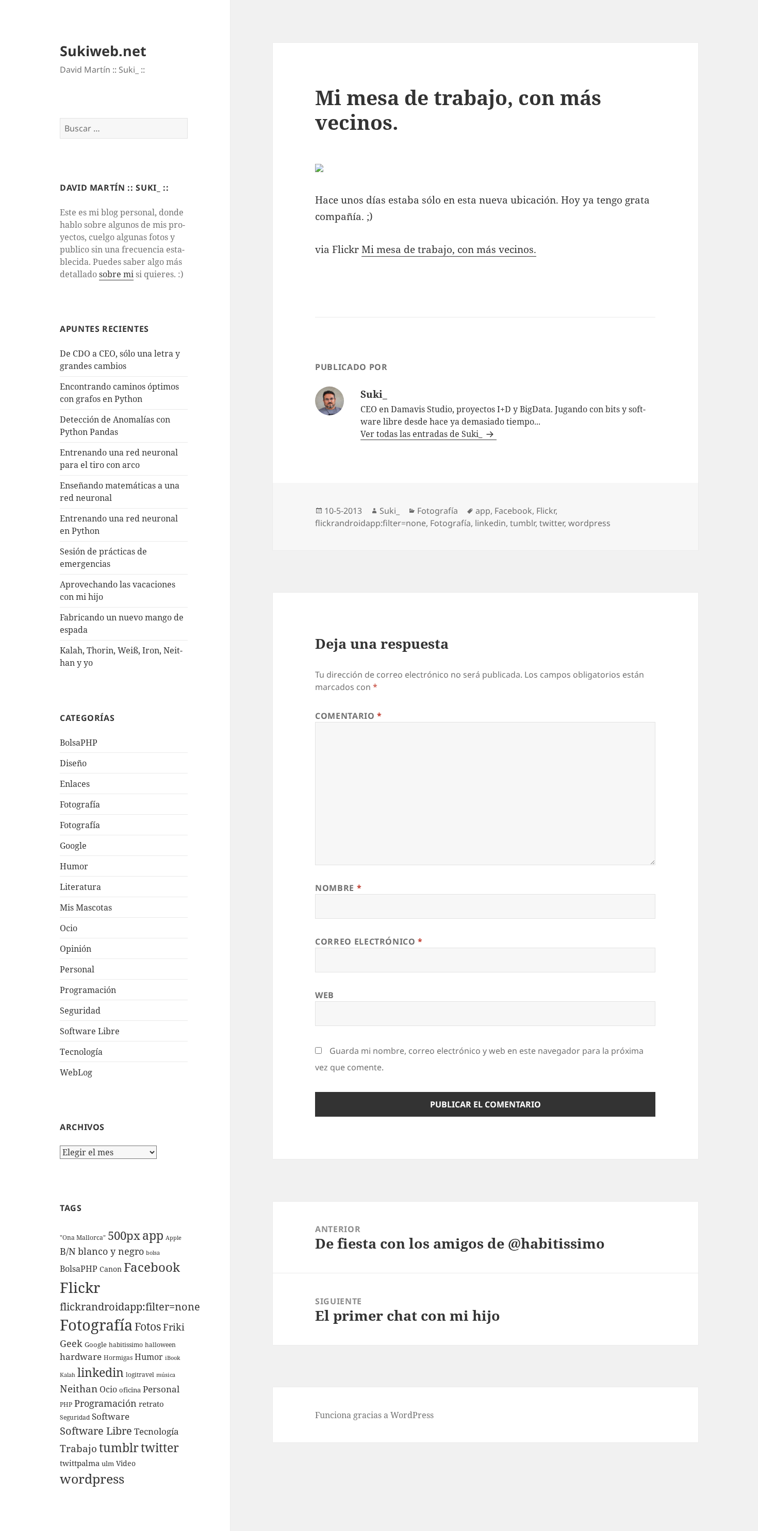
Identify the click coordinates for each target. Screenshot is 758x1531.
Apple (174, 1237)
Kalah (67, 1374)
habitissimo (126, 1344)
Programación (88, 990)
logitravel (140, 1374)
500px (124, 1235)
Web (324, 995)
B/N (68, 1251)
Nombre (338, 888)
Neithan (78, 1388)
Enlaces (75, 783)
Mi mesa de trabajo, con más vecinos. (448, 249)
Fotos (148, 1326)
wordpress (92, 1478)
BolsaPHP (78, 742)
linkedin (100, 1372)
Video (126, 1463)
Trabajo (78, 1448)
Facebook (152, 1267)
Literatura (80, 887)
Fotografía (80, 825)
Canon (111, 1269)
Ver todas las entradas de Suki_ (422, 434)
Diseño (73, 763)
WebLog (76, 1072)
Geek (71, 1343)
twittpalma (80, 1463)
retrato (151, 1403)
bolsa (153, 1252)
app (152, 1235)
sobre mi (116, 274)
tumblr (119, 1447)
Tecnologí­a (81, 1051)
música (165, 1374)
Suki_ (390, 510)
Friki (174, 1327)
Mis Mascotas (86, 907)
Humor (74, 866)
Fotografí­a (80, 804)
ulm (108, 1463)
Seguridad (80, 1010)
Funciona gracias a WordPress (374, 1415)
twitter (160, 1448)
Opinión (75, 948)
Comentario (348, 715)
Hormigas (118, 1357)
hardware (81, 1356)
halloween (160, 1345)
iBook (172, 1357)
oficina (130, 1389)
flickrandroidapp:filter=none (130, 1306)
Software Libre (90, 1031)
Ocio (68, 928)
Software (110, 1416)
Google (73, 845)
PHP (66, 1404)
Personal (77, 969)
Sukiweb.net (103, 50)
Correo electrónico (369, 941)
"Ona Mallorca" (83, 1237)
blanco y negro (111, 1251)
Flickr (80, 1287)
